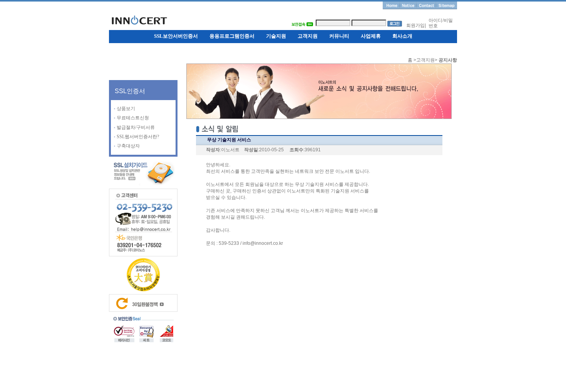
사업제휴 (371, 36)
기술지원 (276, 36)
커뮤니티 (339, 36)
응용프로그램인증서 (232, 36)
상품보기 (126, 108)
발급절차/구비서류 (136, 127)
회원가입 (415, 25)
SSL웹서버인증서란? (138, 136)
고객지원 (308, 36)
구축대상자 (128, 146)
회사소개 (402, 36)
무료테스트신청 (133, 117)
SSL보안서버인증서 (176, 36)
